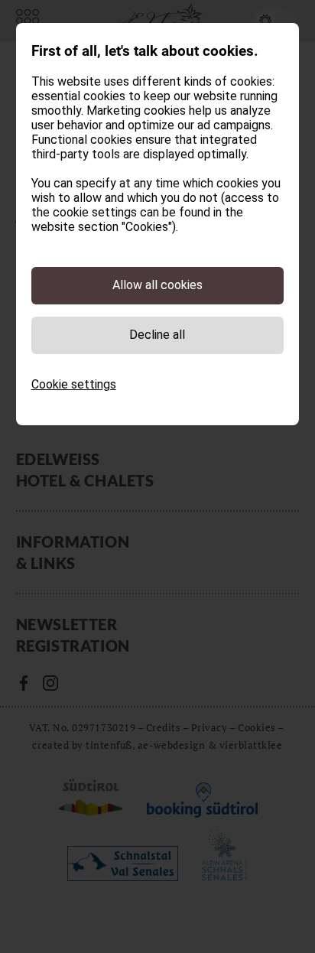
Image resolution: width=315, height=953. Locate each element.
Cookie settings (73, 384)
